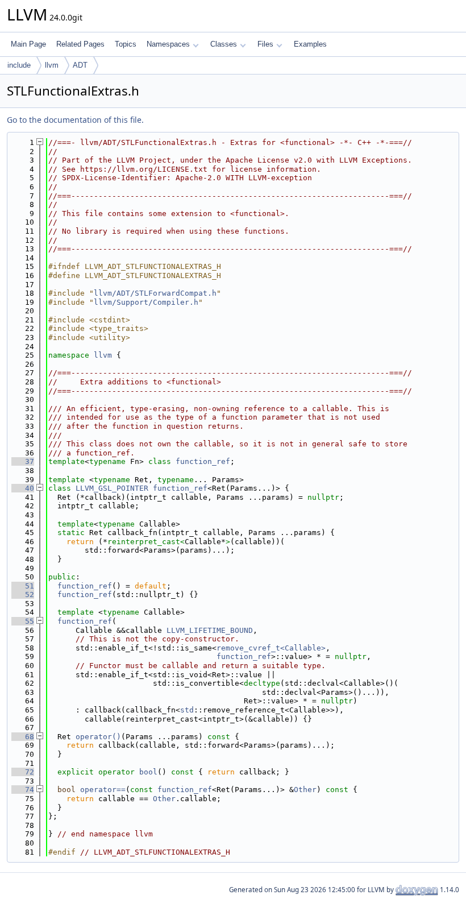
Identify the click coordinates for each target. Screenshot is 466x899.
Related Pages (80, 44)
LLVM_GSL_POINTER (112, 488)
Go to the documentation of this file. (75, 119)
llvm (52, 65)
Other (305, 789)
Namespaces (168, 44)
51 (22, 586)
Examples (310, 44)
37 (22, 461)
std (187, 710)
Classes (223, 44)
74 (22, 789)
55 (22, 621)
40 (22, 488)
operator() (98, 736)
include (19, 65)
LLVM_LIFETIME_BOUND (210, 630)
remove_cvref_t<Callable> (271, 648)
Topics (125, 44)
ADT (80, 65)
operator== (103, 789)
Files (265, 44)
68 (22, 736)
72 (22, 772)
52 (22, 594)
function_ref (203, 461)
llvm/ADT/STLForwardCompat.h (155, 293)
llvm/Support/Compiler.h (146, 302)
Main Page (28, 44)
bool (148, 772)
